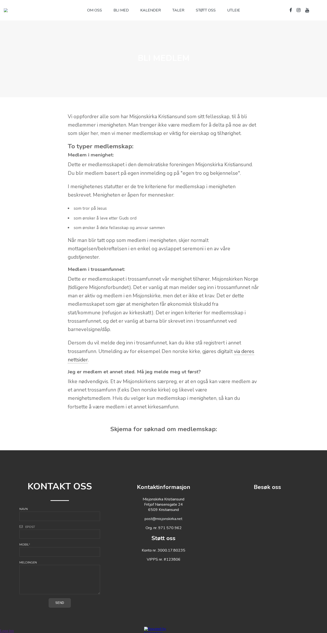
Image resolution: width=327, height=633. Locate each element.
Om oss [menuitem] (94, 10)
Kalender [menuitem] (150, 10)
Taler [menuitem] (178, 10)
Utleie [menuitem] (233, 10)
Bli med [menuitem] (121, 10)
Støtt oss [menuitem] (206, 10)
